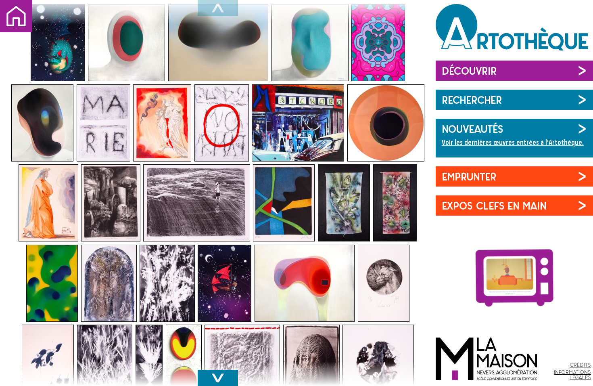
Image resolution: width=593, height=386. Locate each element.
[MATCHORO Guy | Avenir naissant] (305, 283)
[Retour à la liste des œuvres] (16, 16)
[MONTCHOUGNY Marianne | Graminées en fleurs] (167, 283)
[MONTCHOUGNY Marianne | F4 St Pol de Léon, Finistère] (103, 123)
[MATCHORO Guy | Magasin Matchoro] (298, 123)
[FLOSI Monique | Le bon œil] (383, 283)
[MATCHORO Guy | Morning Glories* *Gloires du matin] (52, 283)
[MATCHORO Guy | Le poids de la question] (218, 42)
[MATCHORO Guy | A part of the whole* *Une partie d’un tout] (385, 123)
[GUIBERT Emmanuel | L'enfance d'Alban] (196, 202)
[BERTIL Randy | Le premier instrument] (378, 42)
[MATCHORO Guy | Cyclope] (126, 42)
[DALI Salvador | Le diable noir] (162, 123)
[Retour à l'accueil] (514, 30)
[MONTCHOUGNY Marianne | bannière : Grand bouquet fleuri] (344, 202)
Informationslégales (572, 374)
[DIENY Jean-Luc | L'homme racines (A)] (109, 283)
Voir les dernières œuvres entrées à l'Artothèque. (513, 143)
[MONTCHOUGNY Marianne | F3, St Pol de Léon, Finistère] (221, 123)
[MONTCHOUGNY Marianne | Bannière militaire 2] (395, 202)
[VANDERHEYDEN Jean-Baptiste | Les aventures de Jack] (58, 42)
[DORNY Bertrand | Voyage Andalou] (284, 202)
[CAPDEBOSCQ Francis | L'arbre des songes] (110, 202)
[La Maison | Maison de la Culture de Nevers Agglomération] (486, 341)
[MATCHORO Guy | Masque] (42, 123)
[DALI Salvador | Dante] (48, 202)
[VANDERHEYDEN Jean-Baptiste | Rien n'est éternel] (224, 283)
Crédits (580, 364)
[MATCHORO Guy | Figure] (310, 42)
